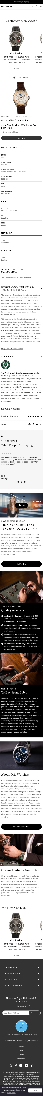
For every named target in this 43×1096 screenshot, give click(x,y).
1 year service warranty (32, 647)
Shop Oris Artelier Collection (12, 349)
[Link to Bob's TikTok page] (32, 1065)
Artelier (4, 165)
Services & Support (13, 973)
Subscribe (34, 1013)
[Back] (15, 77)
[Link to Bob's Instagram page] (20, 1065)
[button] (19, 116)
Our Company (10, 967)
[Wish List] (41, 84)
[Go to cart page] (37, 6)
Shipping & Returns (13, 985)
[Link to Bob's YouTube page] (26, 1065)
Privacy (21, 1046)
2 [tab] (21, 482)
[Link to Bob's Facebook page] (16, 1065)
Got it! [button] (35, 1090)
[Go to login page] (33, 6)
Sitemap (21, 1054)
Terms (21, 1050)
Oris (2, 157)
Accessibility (21, 1058)
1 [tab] (18, 482)
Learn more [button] (11, 1093)
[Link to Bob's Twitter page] (11, 1065)
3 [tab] (25, 482)
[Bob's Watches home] (6, 6)
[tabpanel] (21, 466)
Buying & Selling (11, 979)
